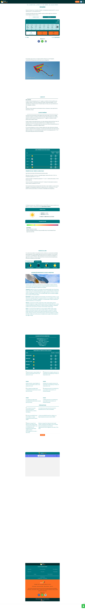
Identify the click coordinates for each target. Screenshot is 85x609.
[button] (8, 38)
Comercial (40, 578)
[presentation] (57, 27)
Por (27, 37)
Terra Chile (29, 569)
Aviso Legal (34, 586)
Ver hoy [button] (49, 17)
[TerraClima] (81, 2)
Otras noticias (50, 574)
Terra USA (42, 571)
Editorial (45, 578)
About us (51, 586)
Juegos (35, 574)
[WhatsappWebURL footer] (42, 594)
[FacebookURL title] (39, 41)
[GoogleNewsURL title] (46, 41)
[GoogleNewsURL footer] (45, 594)
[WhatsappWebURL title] (42, 41)
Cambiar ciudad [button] (36, 17)
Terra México (55, 569)
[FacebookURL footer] (39, 594)
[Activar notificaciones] (79, 606)
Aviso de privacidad (40, 586)
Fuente (56, 37)
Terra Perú (29, 571)
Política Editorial (46, 586)
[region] (42, 50)
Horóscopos (55, 571)
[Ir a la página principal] (4, 2)
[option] (31, 33)
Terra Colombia (42, 569)
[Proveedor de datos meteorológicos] (42, 600)
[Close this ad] (84, 603)
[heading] (42, 435)
